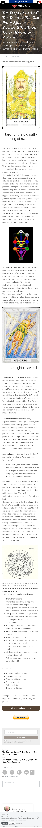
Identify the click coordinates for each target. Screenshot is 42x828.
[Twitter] (12, 772)
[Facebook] (4, 772)
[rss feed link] (32, 772)
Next (3, 757)
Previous (5, 750)
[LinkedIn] (19, 772)
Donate (21, 717)
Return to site (8, 768)
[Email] (26, 772)
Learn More (23, 820)
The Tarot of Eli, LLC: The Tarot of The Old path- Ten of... (19, 753)
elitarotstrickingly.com (21, 708)
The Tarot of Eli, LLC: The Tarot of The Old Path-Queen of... (19, 761)
